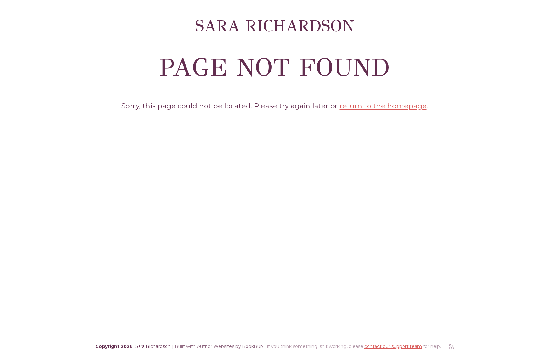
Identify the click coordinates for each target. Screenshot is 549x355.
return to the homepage (383, 106)
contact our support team (393, 346)
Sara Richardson (274, 26)
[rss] (451, 346)
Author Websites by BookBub (230, 346)
